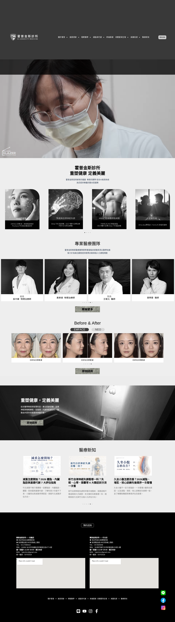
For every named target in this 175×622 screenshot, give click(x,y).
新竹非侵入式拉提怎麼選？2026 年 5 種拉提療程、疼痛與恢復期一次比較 (135, 482)
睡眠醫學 (84, 37)
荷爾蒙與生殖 (120, 37)
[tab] (79, 329)
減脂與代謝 (97, 37)
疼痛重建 (109, 37)
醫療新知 (145, 37)
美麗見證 (134, 37)
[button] (84, 232)
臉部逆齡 (73, 37)
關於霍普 (61, 37)
